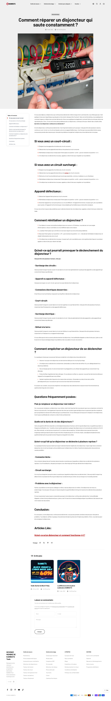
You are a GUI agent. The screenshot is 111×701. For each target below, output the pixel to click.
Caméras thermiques (51, 678)
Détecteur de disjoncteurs (30, 664)
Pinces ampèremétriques (30, 658)
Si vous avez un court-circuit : (16, 118)
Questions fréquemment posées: (17, 138)
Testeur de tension (28, 667)
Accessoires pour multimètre (31, 661)
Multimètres (26, 655)
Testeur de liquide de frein (30, 672)
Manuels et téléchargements (94, 661)
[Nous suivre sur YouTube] (19, 690)
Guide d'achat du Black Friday (40, 586)
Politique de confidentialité (58, 606)
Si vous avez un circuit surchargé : (17, 121)
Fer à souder (49, 664)
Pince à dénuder (50, 669)
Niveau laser (49, 658)
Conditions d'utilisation (71, 669)
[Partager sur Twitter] (43, 542)
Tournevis (48, 672)
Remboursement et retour (72, 667)
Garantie (88, 658)
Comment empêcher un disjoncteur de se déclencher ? (18, 134)
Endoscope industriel (51, 655)
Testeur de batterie (28, 675)
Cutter (48, 675)
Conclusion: (12, 141)
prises (66, 173)
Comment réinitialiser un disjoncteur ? (18, 126)
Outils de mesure (34, 4)
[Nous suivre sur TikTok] (23, 690)
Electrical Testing (55, 14)
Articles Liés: (12, 144)
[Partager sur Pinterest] (47, 542)
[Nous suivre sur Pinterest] (15, 690)
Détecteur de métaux (51, 667)
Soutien (77, 4)
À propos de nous (69, 655)
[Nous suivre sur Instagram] (11, 690)
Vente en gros (90, 664)
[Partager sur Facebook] (40, 542)
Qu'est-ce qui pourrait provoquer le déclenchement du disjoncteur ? (17, 130)
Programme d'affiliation (92, 667)
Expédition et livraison (71, 664)
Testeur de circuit (28, 669)
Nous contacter (69, 658)
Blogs (66, 661)
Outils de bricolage (49, 4)
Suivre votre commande (92, 655)
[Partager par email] (51, 542)
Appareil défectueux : (14, 123)
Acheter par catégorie (64, 4)
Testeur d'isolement (28, 678)
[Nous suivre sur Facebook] (7, 690)
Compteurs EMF (50, 661)
